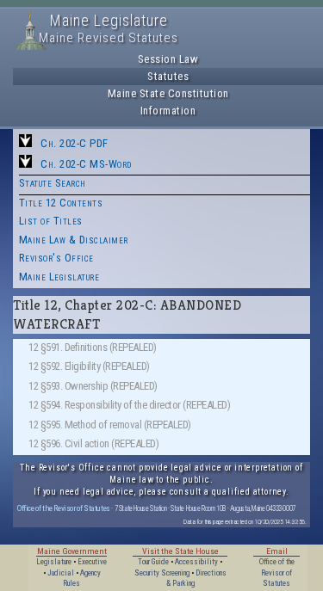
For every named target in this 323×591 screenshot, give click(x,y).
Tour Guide (153, 561)
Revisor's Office (56, 257)
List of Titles (51, 220)
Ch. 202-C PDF (74, 143)
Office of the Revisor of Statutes (63, 508)
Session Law (168, 58)
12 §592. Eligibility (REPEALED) (89, 366)
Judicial (60, 573)
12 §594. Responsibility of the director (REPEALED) (129, 404)
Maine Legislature (59, 276)
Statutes (168, 76)
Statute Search (52, 182)
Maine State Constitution (168, 93)
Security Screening (161, 573)
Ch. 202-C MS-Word (86, 163)
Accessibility (196, 561)
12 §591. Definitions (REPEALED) (92, 347)
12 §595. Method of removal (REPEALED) (109, 424)
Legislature (53, 561)
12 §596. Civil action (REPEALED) (93, 443)
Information (168, 110)
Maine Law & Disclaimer (73, 239)
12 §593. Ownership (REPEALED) (93, 385)
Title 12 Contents (61, 202)
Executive (92, 561)
